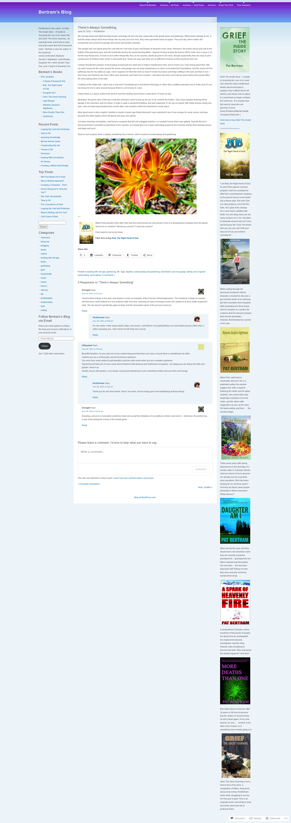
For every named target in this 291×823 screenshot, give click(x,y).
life (42, 294)
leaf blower (166, 272)
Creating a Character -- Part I (54, 185)
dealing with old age (50, 258)
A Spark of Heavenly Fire (54, 81)
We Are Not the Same (50, 141)
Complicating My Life (50, 145)
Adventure (45, 237)
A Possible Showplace (89, 484)
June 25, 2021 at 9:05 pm (103, 321)
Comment (201, 469)
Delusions (45, 153)
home (43, 278)
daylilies (130, 272)
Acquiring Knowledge (50, 137)
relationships (47, 302)
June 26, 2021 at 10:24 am (92, 411)
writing (44, 310)
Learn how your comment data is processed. (134, 478)
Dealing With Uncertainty (52, 157)
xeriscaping (95, 275)
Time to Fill (46, 133)
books (43, 250)
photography (46, 298)
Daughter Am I (49, 93)
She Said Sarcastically (51, 196)
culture (44, 254)
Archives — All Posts (169, 5)
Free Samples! (243, 5)
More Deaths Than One (53, 112)
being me (45, 241)
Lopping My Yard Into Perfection (55, 129)
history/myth (46, 274)
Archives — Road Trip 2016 (220, 5)
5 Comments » (108, 275)
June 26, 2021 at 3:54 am (92, 349)
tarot (43, 306)
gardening (45, 266)
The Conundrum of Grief (52, 204)
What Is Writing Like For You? (54, 212)
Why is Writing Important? (52, 181)
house (43, 282)
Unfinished (48, 116)
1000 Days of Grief (49, 216)
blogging (45, 246)
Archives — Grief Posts (193, 5)
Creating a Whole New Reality (54, 165)
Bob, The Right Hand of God (125, 238)
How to (44, 286)
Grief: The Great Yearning (54, 97)
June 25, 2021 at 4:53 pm (92, 293)
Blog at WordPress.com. (145, 497)
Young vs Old (47, 149)
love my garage (179, 272)
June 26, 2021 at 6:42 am (103, 387)
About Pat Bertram (147, 5)
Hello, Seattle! (204, 487)
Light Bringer (49, 101)
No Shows (45, 161)
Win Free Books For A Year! (53, 177)
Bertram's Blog (55, 12)
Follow (45, 346)
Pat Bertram (98, 317)
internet (44, 290)
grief (43, 270)
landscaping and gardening (147, 272)
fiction (43, 262)
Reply (84, 311)
